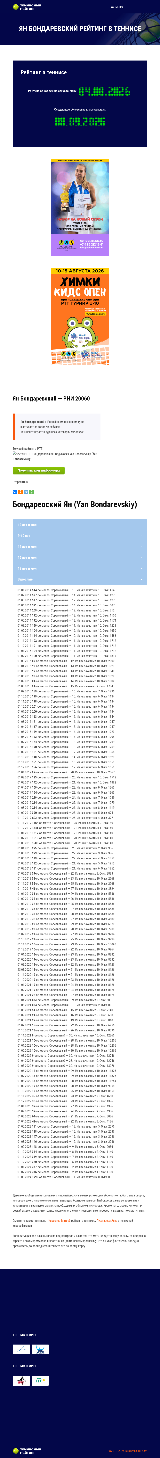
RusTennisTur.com (136, 1451)
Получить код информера (39, 470)
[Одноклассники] (20, 492)
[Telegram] (26, 492)
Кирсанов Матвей (59, 1221)
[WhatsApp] (31, 492)
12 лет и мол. (27, 525)
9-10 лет (24, 536)
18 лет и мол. (27, 568)
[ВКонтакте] (15, 492)
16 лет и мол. (27, 557)
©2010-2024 (116, 1451)
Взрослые (25, 579)
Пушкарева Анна (107, 1221)
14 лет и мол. (27, 547)
